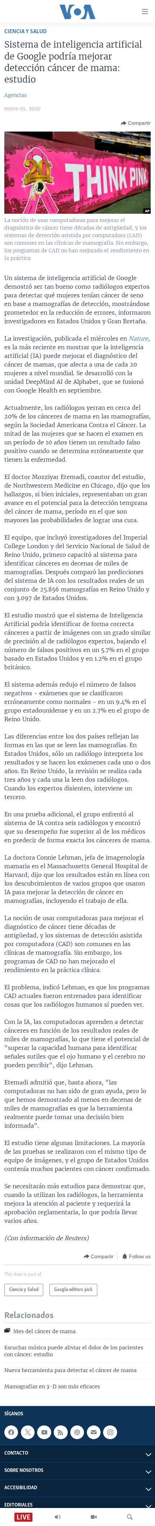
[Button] (136, 123)
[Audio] (57, 1517)
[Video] (94, 1517)
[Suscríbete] (94, 1432)
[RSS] (60, 1432)
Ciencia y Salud (25, 31)
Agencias (15, 95)
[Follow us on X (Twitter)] (28, 1432)
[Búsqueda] (130, 1517)
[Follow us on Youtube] (44, 1432)
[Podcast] (77, 1432)
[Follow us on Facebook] (11, 1432)
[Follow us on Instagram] (110, 1432)
